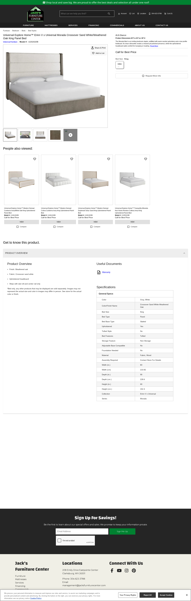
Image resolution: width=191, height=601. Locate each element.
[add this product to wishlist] (35, 159)
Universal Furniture (10, 42)
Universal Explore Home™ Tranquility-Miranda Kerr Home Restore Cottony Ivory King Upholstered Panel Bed (131, 210)
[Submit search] (109, 13)
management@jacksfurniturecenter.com (84, 585)
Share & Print (100, 48)
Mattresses (51, 25)
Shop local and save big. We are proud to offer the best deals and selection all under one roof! (97, 2)
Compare (23, 227)
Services (72, 25)
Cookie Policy (35, 598)
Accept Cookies (166, 595)
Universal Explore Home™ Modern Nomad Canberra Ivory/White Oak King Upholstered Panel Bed (19, 210)
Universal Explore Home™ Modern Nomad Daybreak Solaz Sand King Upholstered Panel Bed (94, 210)
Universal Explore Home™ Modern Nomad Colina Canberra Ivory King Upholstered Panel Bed (57, 210)
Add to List (100, 53)
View (22, 222)
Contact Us (162, 25)
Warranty (106, 272)
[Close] (187, 595)
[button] (119, 13)
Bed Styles (32, 31)
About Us (140, 25)
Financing (93, 25)
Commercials (117, 25)
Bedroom (15, 31)
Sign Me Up (122, 531)
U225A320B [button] (33, 42)
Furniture (28, 25)
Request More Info (153, 76)
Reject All (148, 595)
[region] (95, 595)
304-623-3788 (77, 579)
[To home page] (35, 13)
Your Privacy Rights (128, 595)
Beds (24, 31)
